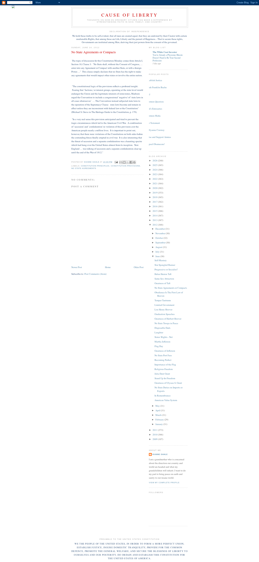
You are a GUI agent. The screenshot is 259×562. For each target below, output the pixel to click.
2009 (155, 439)
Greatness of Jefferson (165, 350)
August (159, 247)
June (157, 256)
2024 (155, 169)
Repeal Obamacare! (155, 144)
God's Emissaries (154, 108)
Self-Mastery (161, 260)
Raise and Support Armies (158, 137)
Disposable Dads (162, 327)
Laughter (159, 332)
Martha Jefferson (162, 341)
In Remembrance (163, 395)
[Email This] (121, 162)
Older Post (139, 267)
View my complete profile (164, 483)
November (160, 233)
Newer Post (76, 267)
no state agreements (83, 168)
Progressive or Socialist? (166, 269)
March (158, 415)
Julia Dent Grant (162, 373)
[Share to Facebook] (131, 162)
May (157, 405)
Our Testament (153, 122)
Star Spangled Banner (165, 264)
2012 (155, 224)
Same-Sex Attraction (164, 278)
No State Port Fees (163, 355)
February (159, 419)
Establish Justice (154, 80)
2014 (155, 215)
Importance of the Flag (165, 364)
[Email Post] (116, 162)
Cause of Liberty (129, 15)
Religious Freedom (164, 369)
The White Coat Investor (165, 52)
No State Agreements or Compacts (171, 287)
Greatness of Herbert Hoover (168, 318)
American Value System (166, 400)
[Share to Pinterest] (134, 162)
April (158, 410)
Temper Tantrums (163, 300)
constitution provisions (125, 166)
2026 (155, 160)
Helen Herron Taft (163, 274)
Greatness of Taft (162, 283)
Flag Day (159, 346)
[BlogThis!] (124, 162)
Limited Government (164, 304)
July (157, 251)
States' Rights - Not (164, 337)
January (159, 424)
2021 (155, 183)
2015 (155, 210)
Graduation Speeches (165, 314)
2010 (155, 434)
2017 (155, 201)
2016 (155, 206)
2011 (155, 430)
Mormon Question (155, 101)
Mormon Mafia (153, 115)
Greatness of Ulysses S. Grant (168, 382)
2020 (155, 188)
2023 (155, 174)
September (160, 242)
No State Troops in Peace (166, 323)
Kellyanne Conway (155, 130)
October (159, 237)
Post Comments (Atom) (95, 273)
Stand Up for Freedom (165, 378)
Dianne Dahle (160, 454)
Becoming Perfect (163, 359)
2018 (155, 197)
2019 (155, 192)
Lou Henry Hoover (163, 309)
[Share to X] (127, 162)
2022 (155, 178)
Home (108, 267)
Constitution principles (95, 166)
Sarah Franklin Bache (156, 87)
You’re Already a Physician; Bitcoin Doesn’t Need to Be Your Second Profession (168, 57)
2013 (155, 220)
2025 (155, 165)
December (160, 228)
